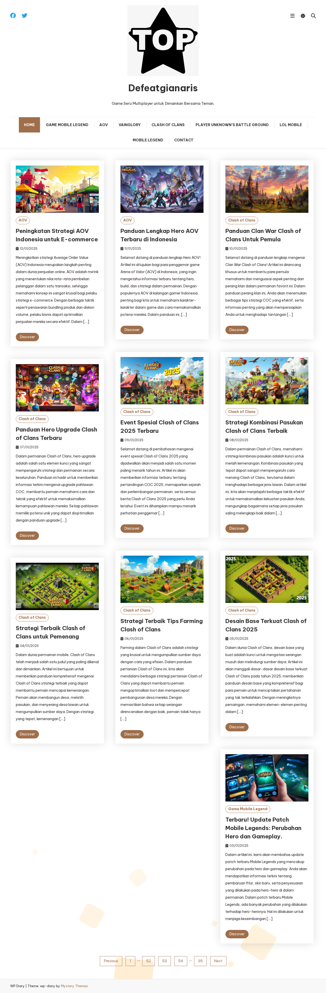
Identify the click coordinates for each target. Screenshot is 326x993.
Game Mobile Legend (67, 125)
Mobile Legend (148, 140)
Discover (27, 337)
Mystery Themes (74, 986)
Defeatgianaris (163, 88)
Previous (111, 961)
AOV (103, 125)
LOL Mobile (291, 125)
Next (218, 961)
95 (200, 961)
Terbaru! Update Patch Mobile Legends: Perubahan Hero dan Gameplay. (263, 828)
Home (29, 125)
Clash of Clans (168, 125)
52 (148, 961)
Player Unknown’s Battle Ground (232, 125)
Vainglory (130, 125)
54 (180, 961)
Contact (184, 140)
